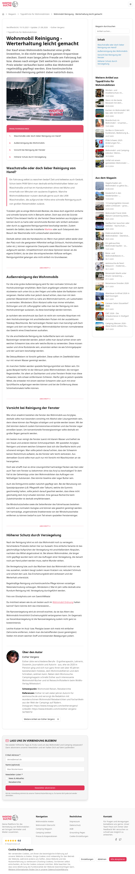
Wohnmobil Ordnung (63, 602)
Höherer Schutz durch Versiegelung (107, 62)
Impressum (75, 821)
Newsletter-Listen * (14, 774)
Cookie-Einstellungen (79, 836)
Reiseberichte (15, 782)
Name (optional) (13, 765)
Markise (48, 229)
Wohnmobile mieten (45, 821)
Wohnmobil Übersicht (45, 825)
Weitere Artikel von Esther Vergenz (39, 719)
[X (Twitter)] (120, 839)
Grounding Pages (77, 832)
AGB (71, 829)
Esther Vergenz (30, 657)
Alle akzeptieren (118, 859)
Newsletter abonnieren (45, 788)
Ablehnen (102, 859)
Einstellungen (87, 859)
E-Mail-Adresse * (13, 755)
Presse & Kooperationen (46, 836)
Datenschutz (75, 825)
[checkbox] (7, 778)
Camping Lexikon (43, 832)
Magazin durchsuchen (105, 26)
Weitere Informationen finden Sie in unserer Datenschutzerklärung (38, 869)
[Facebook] (116, 839)
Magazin (12, 14)
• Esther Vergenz (57, 27)
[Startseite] (10, 4)
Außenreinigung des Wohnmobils (112, 51)
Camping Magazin (44, 829)
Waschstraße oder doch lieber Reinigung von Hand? (111, 46)
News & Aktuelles (16, 778)
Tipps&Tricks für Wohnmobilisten (35, 14)
